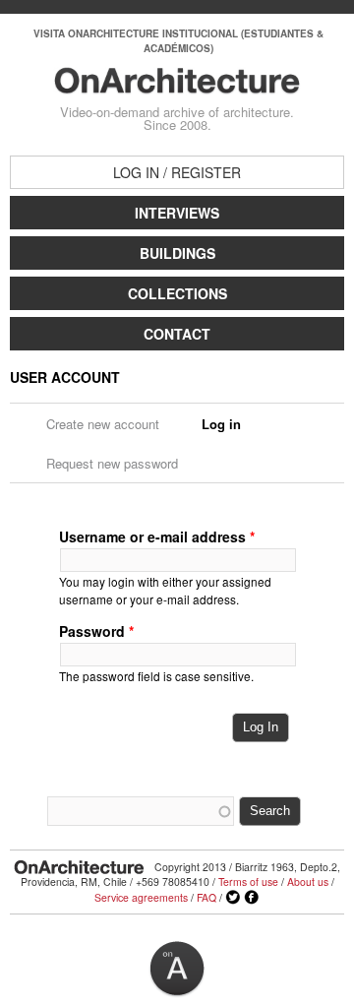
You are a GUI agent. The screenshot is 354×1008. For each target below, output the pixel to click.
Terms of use (248, 881)
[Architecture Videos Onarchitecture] (177, 84)
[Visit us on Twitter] (233, 898)
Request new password (112, 463)
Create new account (102, 423)
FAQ (206, 897)
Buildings (177, 253)
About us (307, 881)
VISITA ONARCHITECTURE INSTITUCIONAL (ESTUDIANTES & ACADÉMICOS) (178, 41)
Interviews (177, 212)
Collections (177, 293)
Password (96, 631)
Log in (228, 423)
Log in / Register (177, 172)
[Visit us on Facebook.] (252, 898)
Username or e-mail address (157, 536)
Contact (177, 334)
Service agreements (141, 897)
